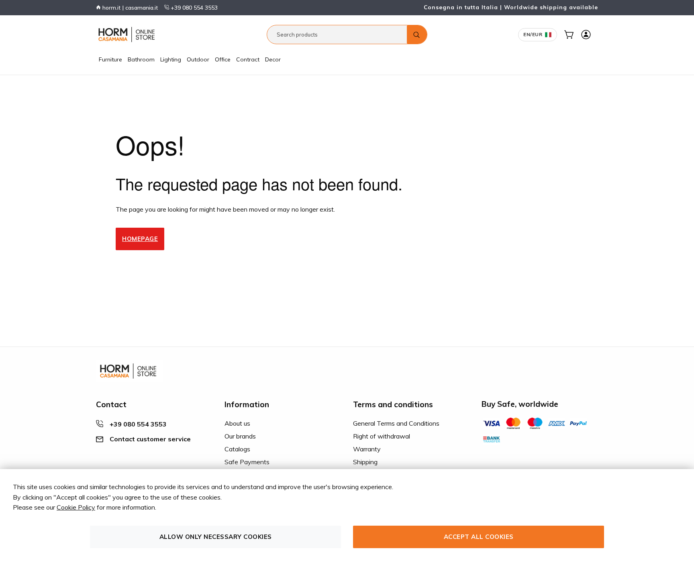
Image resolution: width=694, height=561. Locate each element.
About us (237, 423)
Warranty (367, 449)
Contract (247, 59)
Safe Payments (247, 462)
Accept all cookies (479, 537)
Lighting (170, 59)
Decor (273, 59)
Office (223, 59)
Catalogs (237, 449)
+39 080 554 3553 (193, 7)
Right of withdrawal (381, 436)
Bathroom (141, 59)
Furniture (110, 59)
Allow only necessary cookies (215, 537)
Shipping (365, 462)
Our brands (240, 436)
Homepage (140, 239)
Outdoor (198, 59)
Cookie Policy (76, 507)
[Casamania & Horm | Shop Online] (128, 34)
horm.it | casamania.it (129, 7)
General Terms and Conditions (396, 423)
